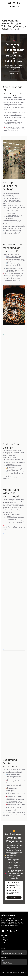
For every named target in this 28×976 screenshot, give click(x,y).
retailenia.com (14, 7)
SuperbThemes (14, 974)
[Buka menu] (14, 14)
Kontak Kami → (14, 898)
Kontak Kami (14, 73)
